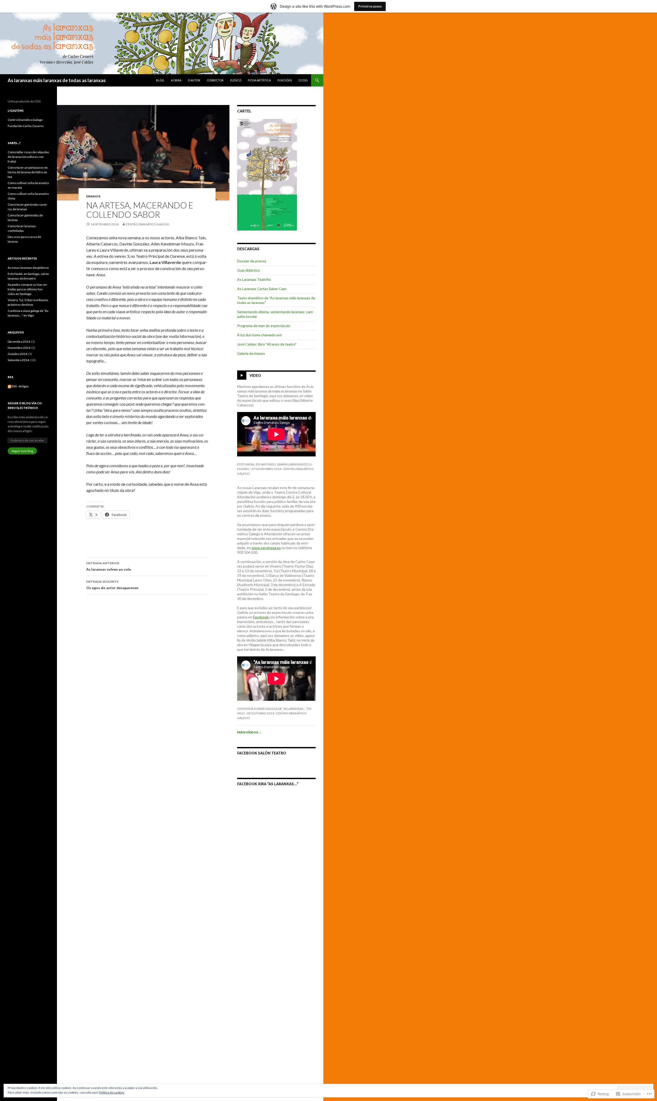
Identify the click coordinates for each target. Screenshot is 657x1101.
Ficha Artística (259, 80)
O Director (215, 80)
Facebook (261, 617)
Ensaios (93, 196)
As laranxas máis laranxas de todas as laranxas (57, 80)
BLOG (160, 80)
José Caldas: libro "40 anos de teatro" (266, 344)
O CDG (303, 80)
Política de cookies (111, 1092)
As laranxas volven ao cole (108, 566)
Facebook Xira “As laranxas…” (267, 784)
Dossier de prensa (251, 261)
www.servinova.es (266, 547)
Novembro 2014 (19, 348)
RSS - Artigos (20, 386)
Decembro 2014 (19, 341)
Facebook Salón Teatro (261, 753)
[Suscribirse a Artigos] (9, 386)
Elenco (235, 80)
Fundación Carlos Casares (26, 126)
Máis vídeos (249, 732)
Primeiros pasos (370, 6)
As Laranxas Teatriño (254, 279)
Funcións (284, 80)
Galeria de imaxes (251, 353)
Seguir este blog (22, 451)
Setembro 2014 (19, 360)
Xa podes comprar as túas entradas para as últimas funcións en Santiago (28, 289)
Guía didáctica (248, 270)
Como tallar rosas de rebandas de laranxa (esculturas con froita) (28, 156)
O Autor (194, 80)
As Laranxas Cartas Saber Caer (261, 288)
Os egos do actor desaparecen (112, 585)
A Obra (176, 80)
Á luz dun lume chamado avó (259, 335)
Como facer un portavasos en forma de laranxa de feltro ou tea (28, 172)
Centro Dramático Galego (147, 224)
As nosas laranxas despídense (28, 268)
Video (255, 375)
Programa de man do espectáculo (263, 325)
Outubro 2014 (18, 354)
